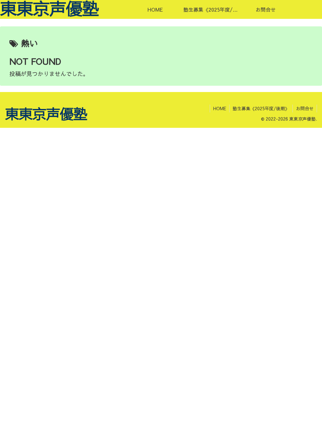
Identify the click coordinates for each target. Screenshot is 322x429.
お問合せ (305, 108)
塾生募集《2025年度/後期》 (261, 108)
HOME (219, 108)
